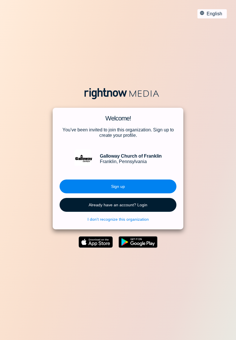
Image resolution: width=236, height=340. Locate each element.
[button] (118, 186)
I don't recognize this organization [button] (118, 219)
